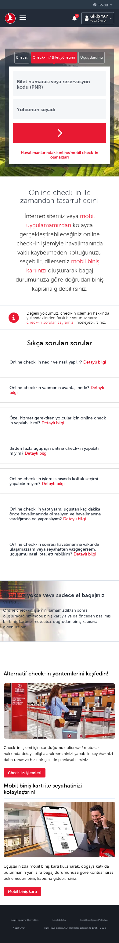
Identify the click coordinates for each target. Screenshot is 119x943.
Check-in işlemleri (24, 772)
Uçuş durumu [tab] (91, 57)
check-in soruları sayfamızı (50, 322)
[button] (104, 5)
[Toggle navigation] (23, 18)
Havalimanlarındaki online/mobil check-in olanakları (59, 154)
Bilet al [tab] (21, 57)
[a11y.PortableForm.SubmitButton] (59, 133)
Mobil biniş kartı (22, 891)
